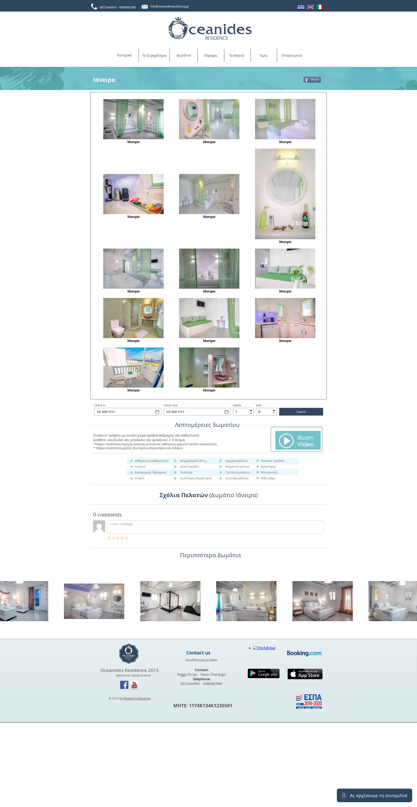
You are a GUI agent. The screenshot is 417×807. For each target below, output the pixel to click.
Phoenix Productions (137, 698)
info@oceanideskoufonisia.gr (169, 6)
